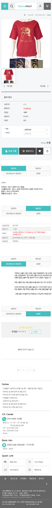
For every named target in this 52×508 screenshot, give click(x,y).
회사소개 (13, 479)
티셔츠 (49, 15)
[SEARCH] (11, 6)
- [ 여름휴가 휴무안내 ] (9, 398)
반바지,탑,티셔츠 (40, 15)
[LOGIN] (40, 6)
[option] (26, 43)
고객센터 (23, 479)
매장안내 (32, 479)
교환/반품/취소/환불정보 (13, 173)
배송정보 (38, 168)
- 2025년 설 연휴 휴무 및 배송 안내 (14, 404)
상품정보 (13, 168)
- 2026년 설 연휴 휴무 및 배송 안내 (14, 392)
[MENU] (4, 6)
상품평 (38, 173)
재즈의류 (30, 15)
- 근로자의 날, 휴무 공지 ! (10, 401)
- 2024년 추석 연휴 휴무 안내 (12, 407)
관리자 (41, 479)
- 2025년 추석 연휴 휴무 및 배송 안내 (15, 395)
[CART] (47, 6)
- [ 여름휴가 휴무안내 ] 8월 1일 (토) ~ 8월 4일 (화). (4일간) (22, 388)
